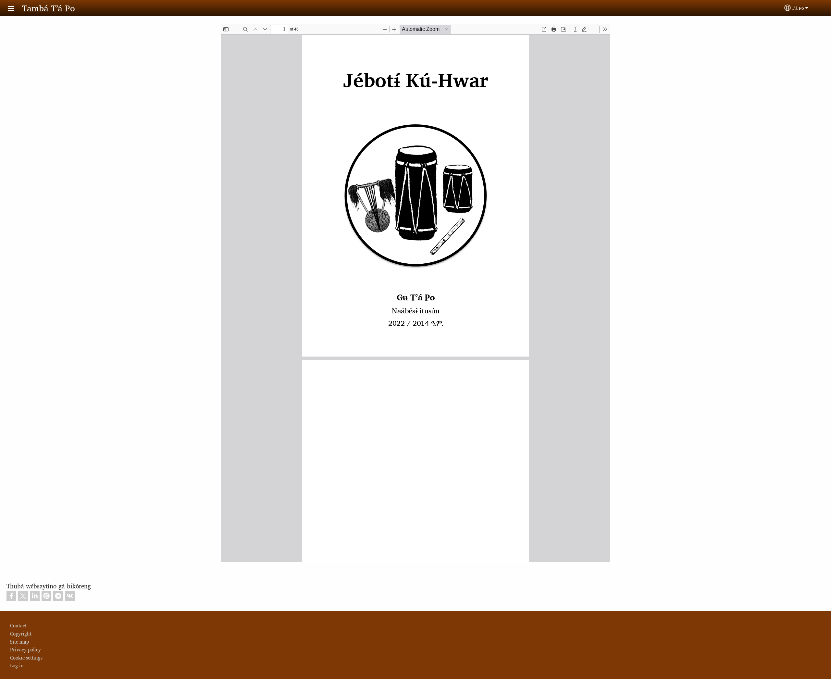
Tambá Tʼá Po (48, 8)
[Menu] (15, 9)
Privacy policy (25, 649)
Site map (19, 641)
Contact (18, 625)
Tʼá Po (798, 8)
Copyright (20, 633)
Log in (17, 665)
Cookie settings (26, 657)
